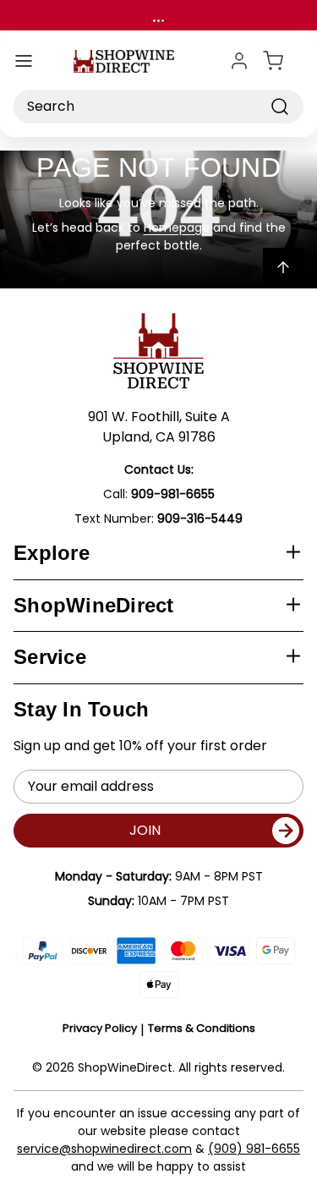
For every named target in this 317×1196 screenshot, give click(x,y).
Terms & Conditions (201, 1028)
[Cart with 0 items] (283, 61)
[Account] (239, 61)
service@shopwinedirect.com (104, 1148)
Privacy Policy (100, 1028)
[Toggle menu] (24, 61)
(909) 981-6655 (254, 1148)
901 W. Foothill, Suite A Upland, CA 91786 (159, 427)
